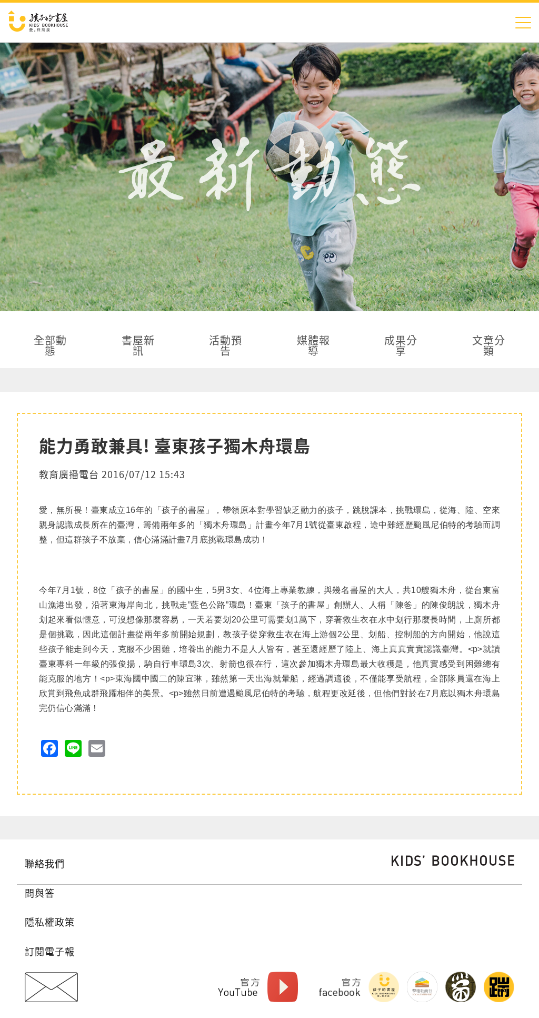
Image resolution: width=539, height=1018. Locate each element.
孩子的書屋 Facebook (383, 987)
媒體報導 (313, 346)
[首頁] (38, 22)
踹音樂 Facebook (499, 987)
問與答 (40, 893)
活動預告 (225, 346)
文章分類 (488, 346)
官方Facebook (340, 987)
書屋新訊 (138, 346)
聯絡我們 (45, 863)
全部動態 (50, 346)
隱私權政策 (50, 921)
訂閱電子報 (50, 951)
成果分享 (400, 346)
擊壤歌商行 (422, 987)
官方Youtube (238, 987)
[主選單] (523, 22)
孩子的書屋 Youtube (282, 987)
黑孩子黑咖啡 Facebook (460, 987)
